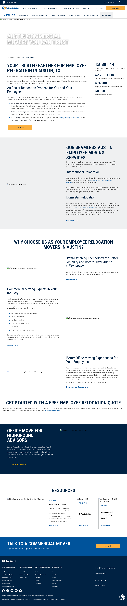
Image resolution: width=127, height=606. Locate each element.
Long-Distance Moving (39, 15)
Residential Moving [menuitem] (30, 8)
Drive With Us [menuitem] (55, 574)
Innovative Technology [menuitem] (24, 574)
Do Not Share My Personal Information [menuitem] (20, 599)
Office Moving (106, 15)
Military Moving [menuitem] (6, 583)
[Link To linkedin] (20, 590)
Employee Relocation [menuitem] (71, 8)
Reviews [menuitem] (54, 583)
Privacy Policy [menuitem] (5, 599)
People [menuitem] (37, 580)
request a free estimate (52, 410)
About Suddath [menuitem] (57, 567)
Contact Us (115, 8)
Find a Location (101, 574)
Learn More (70, 279)
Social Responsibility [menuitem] (57, 580)
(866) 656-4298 (100, 586)
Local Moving (23, 15)
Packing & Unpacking (58, 15)
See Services (71, 221)
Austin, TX (9, 15)
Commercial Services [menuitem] (24, 572)
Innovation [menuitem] (37, 577)
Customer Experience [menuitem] (40, 574)
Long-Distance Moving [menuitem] (7, 574)
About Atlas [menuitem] (55, 586)
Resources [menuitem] (87, 8)
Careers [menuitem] (54, 577)
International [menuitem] (38, 583)
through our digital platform (69, 118)
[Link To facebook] (3, 590)
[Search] (119, 2)
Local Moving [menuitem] (5, 572)
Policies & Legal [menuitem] (54, 599)
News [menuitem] (53, 572)
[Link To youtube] (12, 590)
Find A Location (11, 2)
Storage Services (74, 15)
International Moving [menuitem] (7, 577)
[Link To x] (7, 590)
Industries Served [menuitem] (23, 577)
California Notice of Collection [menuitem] (40, 599)
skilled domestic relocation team (85, 208)
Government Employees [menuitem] (8, 586)
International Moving (91, 15)
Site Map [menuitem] (63, 599)
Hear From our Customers (76, 387)
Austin (18, 57)
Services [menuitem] (37, 572)
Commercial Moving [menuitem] (50, 8)
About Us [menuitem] (99, 8)
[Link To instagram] (16, 590)
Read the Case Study (19, 464)
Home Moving (11, 57)
